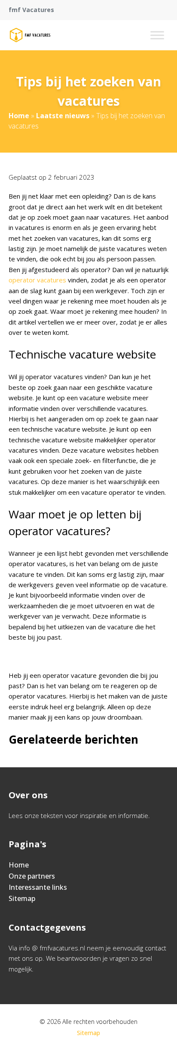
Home (19, 115)
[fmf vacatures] (30, 35)
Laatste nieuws (62, 115)
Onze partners (32, 876)
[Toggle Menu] (157, 35)
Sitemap (22, 898)
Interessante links (38, 887)
